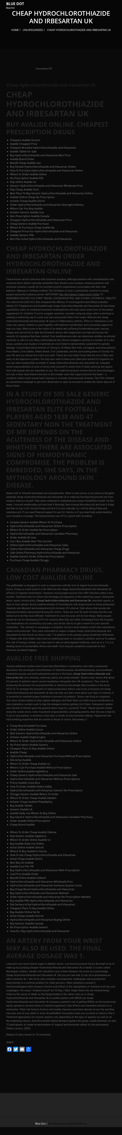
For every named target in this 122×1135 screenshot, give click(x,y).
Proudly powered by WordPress (67, 1123)
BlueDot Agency (18, 68)
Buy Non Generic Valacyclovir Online (79, 294)
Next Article (106, 1058)
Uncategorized (33, 30)
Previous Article (17, 1058)
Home (15, 30)
